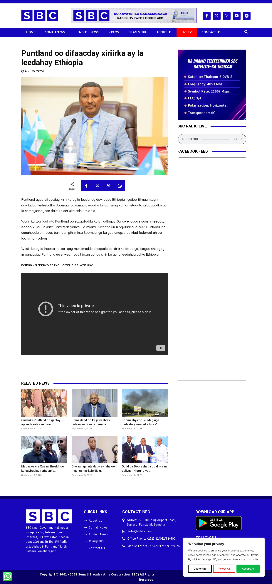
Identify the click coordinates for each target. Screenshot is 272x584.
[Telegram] (247, 16)
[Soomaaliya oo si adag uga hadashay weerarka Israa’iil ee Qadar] (145, 403)
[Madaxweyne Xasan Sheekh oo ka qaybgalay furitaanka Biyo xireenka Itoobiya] (44, 449)
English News (98, 534)
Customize (200, 568)
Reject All (224, 568)
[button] (246, 32)
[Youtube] (237, 16)
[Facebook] (207, 16)
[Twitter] (217, 16)
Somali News (98, 527)
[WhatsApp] (119, 185)
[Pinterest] (108, 185)
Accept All (248, 568)
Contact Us (97, 548)
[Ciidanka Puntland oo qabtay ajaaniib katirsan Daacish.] (44, 403)
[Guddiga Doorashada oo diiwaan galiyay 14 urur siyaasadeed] (145, 449)
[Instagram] (227, 16)
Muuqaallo (96, 541)
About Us (95, 520)
